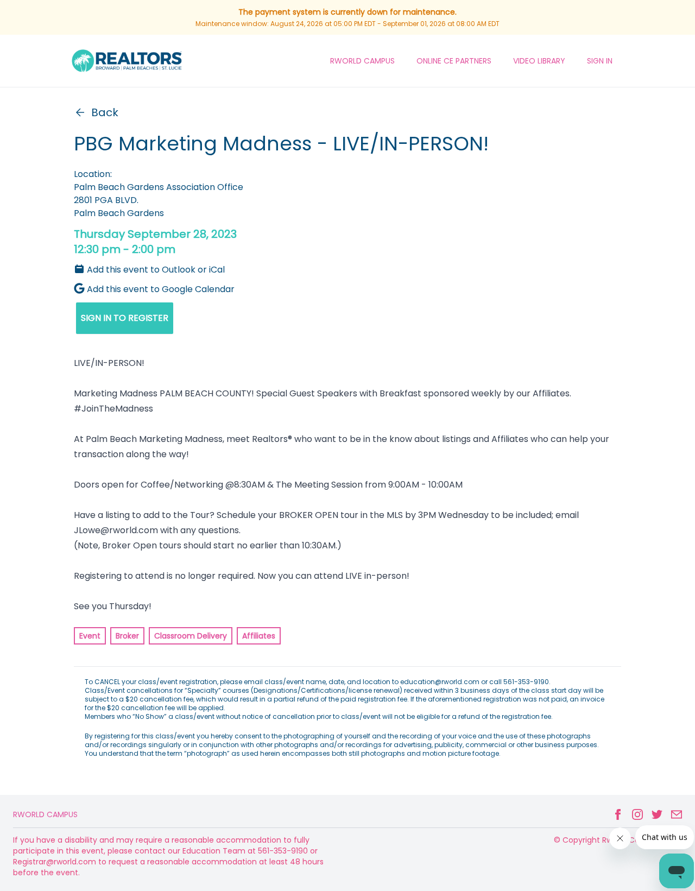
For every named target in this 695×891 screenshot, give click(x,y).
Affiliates (258, 635)
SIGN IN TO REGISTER (124, 318)
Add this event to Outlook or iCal (156, 269)
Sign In (599, 60)
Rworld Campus (45, 814)
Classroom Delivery (190, 635)
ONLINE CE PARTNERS (453, 60)
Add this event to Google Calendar (161, 289)
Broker (127, 635)
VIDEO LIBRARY (539, 60)
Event (89, 635)
